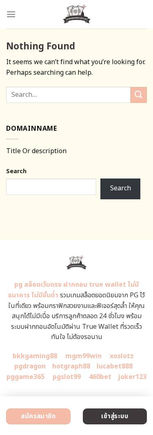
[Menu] (11, 14)
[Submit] (139, 95)
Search (16, 171)
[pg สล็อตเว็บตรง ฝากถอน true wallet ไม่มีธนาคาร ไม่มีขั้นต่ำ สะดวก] (76, 14)
